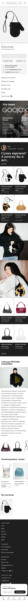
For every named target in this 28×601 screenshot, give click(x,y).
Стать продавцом (6, 547)
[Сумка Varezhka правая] (6, 507)
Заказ (2, 528)
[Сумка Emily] (6, 445)
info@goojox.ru (5, 580)
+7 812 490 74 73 (6, 578)
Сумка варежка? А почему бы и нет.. (13, 156)
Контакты (3, 559)
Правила (3, 568)
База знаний (4, 549)
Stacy (9, 146)
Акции (2, 539)
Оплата (3, 531)
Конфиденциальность (7, 565)
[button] (25, 3)
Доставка (3, 534)
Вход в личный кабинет (7, 552)
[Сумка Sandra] (17, 445)
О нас (2, 525)
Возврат (3, 537)
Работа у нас (4, 562)
